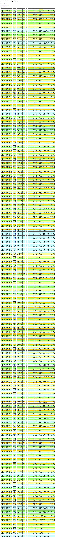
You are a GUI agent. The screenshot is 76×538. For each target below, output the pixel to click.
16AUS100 (14, 79)
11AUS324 (14, 363)
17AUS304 (14, 158)
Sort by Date (2, 6)
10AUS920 (14, 511)
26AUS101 (14, 248)
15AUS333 (14, 258)
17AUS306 (14, 406)
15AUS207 (14, 10)
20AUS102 (14, 189)
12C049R (14, 527)
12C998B (14, 524)
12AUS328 (14, 345)
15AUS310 (14, 397)
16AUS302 (14, 142)
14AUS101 (14, 58)
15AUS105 (14, 116)
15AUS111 (14, 303)
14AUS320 (14, 230)
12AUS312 (14, 438)
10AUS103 (14, 507)
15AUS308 (14, 126)
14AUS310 (14, 386)
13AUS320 (14, 253)
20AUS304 (14, 200)
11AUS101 (14, 488)
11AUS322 (14, 454)
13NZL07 (14, 515)
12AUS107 (14, 168)
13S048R (14, 535)
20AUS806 (14, 499)
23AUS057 (14, 245)
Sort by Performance (3, 7)
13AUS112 (14, 55)
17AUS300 (14, 279)
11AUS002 (14, 314)
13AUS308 (14, 378)
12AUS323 (14, 368)
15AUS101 (14, 68)
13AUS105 (14, 20)
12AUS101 (14, 335)
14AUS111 (14, 464)
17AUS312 (14, 237)
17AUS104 (14, 147)
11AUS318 (14, 434)
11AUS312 (14, 417)
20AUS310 (14, 238)
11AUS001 (14, 89)
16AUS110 (14, 131)
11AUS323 (14, 324)
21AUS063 (14, 352)
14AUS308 (14, 110)
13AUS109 (14, 46)
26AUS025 (14, 220)
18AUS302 (14, 179)
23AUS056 (14, 209)
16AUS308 (14, 269)
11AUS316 (14, 423)
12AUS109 (14, 100)
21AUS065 (14, 357)
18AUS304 (14, 446)
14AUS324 (14, 293)
